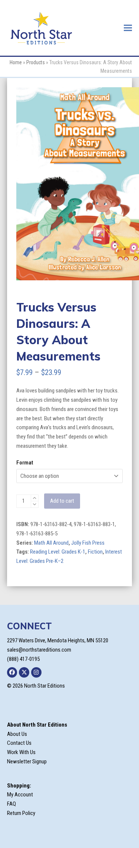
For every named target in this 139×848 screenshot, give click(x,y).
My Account (20, 794)
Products (35, 62)
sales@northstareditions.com (39, 649)
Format (24, 462)
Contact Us (19, 743)
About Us (17, 734)
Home (16, 62)
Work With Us (21, 752)
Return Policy (21, 813)
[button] (128, 28)
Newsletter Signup (27, 761)
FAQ (11, 803)
